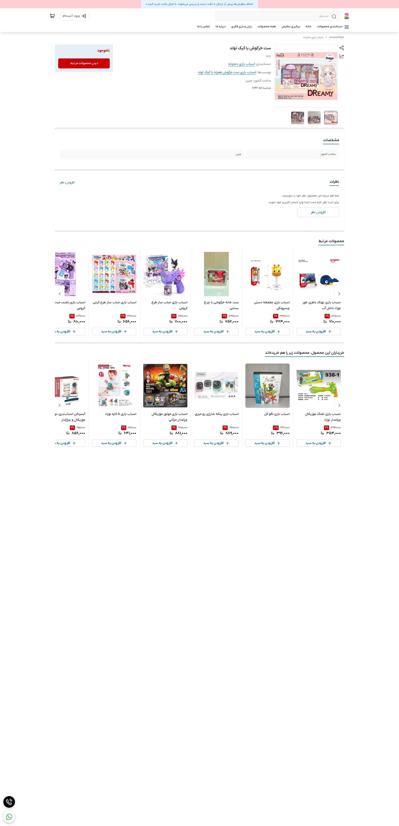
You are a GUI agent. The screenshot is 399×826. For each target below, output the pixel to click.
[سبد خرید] (52, 16)
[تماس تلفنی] (9, 802)
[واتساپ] (9, 817)
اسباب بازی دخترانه (313, 37)
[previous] (339, 293)
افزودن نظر (67, 182)
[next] (60, 293)
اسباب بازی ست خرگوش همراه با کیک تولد (227, 72)
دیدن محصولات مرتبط (84, 63)
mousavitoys (336, 37)
